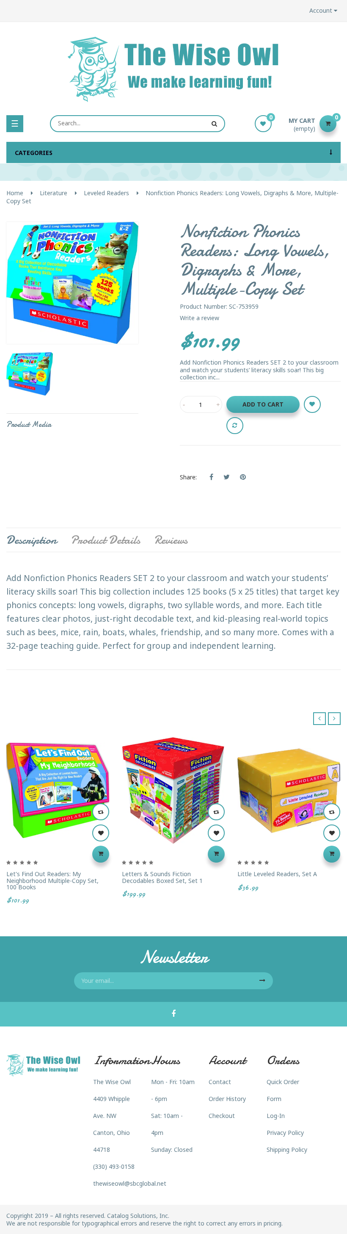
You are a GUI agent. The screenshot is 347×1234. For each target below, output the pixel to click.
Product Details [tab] (105, 540)
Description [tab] (31, 540)
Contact (220, 1082)
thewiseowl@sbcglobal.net (129, 1183)
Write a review (199, 318)
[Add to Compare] (234, 425)
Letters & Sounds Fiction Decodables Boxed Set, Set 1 (162, 877)
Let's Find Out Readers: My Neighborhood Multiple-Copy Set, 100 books (52, 880)
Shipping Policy (287, 1149)
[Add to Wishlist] (312, 404)
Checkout (222, 1116)
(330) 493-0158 (114, 1166)
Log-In (276, 1116)
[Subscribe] (262, 980)
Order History (227, 1099)
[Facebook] (173, 1014)
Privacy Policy (285, 1133)
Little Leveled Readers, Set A (277, 874)
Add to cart (263, 404)
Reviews (170, 540)
